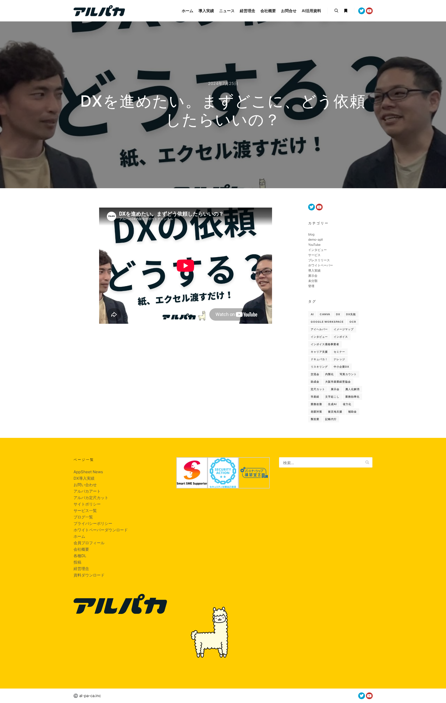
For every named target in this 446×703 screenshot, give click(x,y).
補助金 (352, 411)
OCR (352, 321)
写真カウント (348, 374)
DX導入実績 (84, 478)
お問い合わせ (85, 484)
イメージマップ (344, 329)
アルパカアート (87, 491)
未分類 (312, 281)
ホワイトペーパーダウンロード (101, 529)
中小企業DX (341, 366)
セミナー (339, 351)
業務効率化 (352, 396)
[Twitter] (361, 10)
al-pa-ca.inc (90, 695)
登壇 (311, 286)
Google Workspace (327, 321)
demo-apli (315, 239)
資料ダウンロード (89, 575)
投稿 (77, 562)
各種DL (80, 555)
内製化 (329, 374)
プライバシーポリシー (93, 523)
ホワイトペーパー (320, 265)
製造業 (315, 419)
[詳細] (345, 10)
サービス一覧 (85, 510)
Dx (338, 314)
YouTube (314, 245)
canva (325, 314)
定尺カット (318, 389)
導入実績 (314, 270)
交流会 (315, 374)
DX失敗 (351, 314)
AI (312, 314)
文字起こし (332, 396)
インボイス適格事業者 (325, 344)
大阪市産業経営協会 (338, 381)
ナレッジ (339, 359)
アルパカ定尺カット (91, 497)
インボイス (341, 336)
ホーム (79, 536)
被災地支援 (335, 411)
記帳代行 (331, 419)
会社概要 (81, 549)
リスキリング (319, 366)
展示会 (312, 276)
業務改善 (316, 404)
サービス (314, 255)
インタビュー (317, 250)
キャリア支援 (319, 351)
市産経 (315, 396)
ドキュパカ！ (319, 359)
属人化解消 (352, 389)
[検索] (336, 10)
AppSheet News (88, 471)
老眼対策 (316, 411)
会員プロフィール (89, 542)
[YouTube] (369, 10)
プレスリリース (319, 260)
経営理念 (81, 568)
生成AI (332, 404)
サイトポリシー (87, 504)
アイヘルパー (319, 329)
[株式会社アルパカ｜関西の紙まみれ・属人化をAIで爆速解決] (99, 10)
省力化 (347, 404)
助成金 (315, 381)
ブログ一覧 (83, 517)
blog (311, 234)
